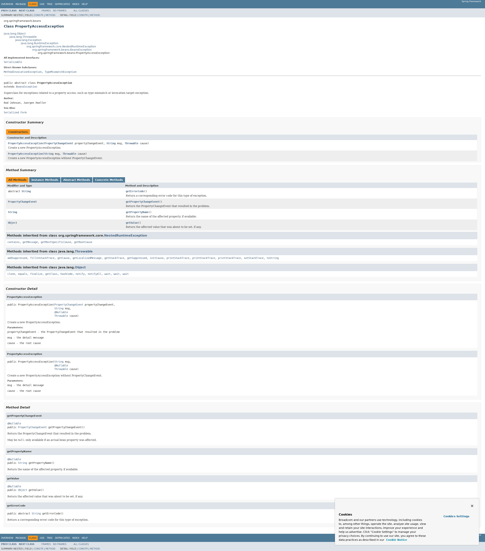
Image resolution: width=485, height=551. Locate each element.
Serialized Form (15, 112)
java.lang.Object (15, 33)
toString (273, 257)
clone (11, 273)
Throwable (131, 143)
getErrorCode (135, 191)
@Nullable (61, 312)
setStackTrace (254, 257)
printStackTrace (178, 257)
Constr (38, 15)
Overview (7, 4)
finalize (36, 273)
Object (12, 222)
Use (42, 4)
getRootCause (83, 242)
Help (85, 4)
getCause (63, 257)
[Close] (472, 506)
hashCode (66, 273)
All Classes (81, 10)
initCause (156, 257)
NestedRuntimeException (125, 235)
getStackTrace (114, 257)
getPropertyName (137, 212)
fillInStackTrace (42, 257)
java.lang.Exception (28, 40)
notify (80, 273)
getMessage (30, 242)
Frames (46, 10)
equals (22, 273)
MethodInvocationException (23, 71)
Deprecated (62, 4)
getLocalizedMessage (87, 257)
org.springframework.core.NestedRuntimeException (61, 46)
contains (13, 242)
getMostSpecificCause (56, 242)
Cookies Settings (456, 516)
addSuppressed (17, 257)
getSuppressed (137, 257)
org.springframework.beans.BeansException (62, 49)
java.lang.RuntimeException (39, 43)
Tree (50, 4)
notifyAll (94, 273)
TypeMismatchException (61, 71)
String (111, 143)
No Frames (59, 10)
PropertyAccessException (25, 143)
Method (50, 15)
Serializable (13, 61)
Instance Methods (44, 179)
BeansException (26, 86)
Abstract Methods (76, 179)
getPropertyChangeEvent (142, 201)
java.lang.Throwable (23, 36)
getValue (132, 222)
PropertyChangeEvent (58, 143)
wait (107, 273)
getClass (51, 273)
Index (75, 4)
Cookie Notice (396, 539)
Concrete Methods (109, 179)
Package (21, 4)
